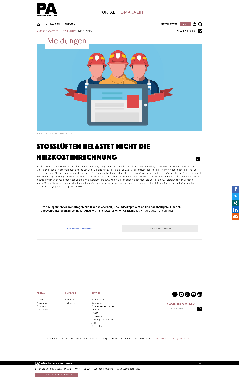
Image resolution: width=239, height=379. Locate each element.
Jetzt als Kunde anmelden (159, 228)
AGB (93, 323)
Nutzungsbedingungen (102, 319)
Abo (185, 24)
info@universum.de (182, 338)
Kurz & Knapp (68, 31)
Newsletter (169, 24)
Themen (70, 24)
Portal (107, 12)
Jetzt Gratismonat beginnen (79, 228)
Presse (94, 313)
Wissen (40, 299)
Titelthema (70, 303)
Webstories (42, 303)
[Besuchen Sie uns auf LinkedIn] (199, 294)
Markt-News (42, 309)
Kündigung (96, 303)
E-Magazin (131, 12)
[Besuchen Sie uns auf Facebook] (175, 294)
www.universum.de (162, 338)
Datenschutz (97, 326)
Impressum (96, 316)
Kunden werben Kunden (103, 306)
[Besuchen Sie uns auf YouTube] (193, 294)
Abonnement (97, 299)
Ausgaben (53, 24)
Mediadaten (97, 309)
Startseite (39, 24)
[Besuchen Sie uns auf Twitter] (187, 294)
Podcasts (41, 306)
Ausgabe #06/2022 (47, 31)
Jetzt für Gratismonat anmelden (56, 375)
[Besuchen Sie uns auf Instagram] (181, 294)
